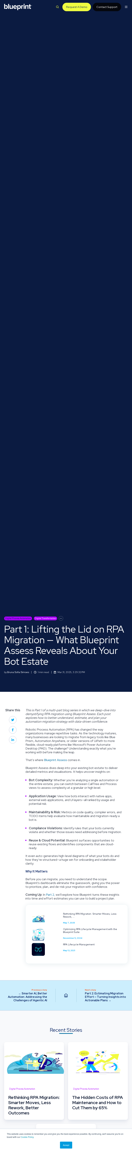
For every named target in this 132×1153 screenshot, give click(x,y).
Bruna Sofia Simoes (18, 672)
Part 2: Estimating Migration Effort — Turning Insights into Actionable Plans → (105, 997)
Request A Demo (76, 7)
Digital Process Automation (18, 618)
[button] (57, 7)
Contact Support (106, 7)
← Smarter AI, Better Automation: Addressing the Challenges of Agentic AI (27, 997)
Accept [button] (66, 1145)
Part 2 (50, 895)
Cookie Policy (27, 1136)
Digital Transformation (45, 618)
